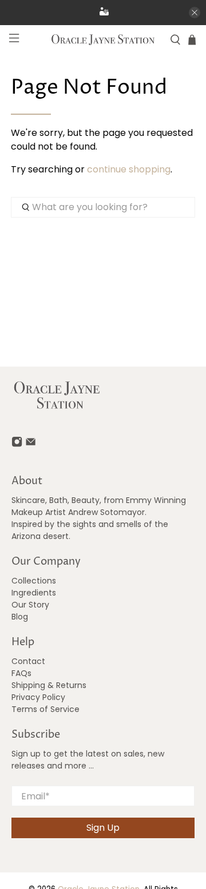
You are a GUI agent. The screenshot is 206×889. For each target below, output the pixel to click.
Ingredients (33, 592)
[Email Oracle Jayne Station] (30, 444)
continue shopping (129, 169)
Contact (28, 661)
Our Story (30, 604)
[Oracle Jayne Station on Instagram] (16, 444)
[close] (194, 12)
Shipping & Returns (48, 685)
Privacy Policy (38, 697)
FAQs (21, 673)
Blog (19, 616)
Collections (33, 580)
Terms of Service (45, 709)
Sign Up (103, 827)
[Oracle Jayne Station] (103, 39)
